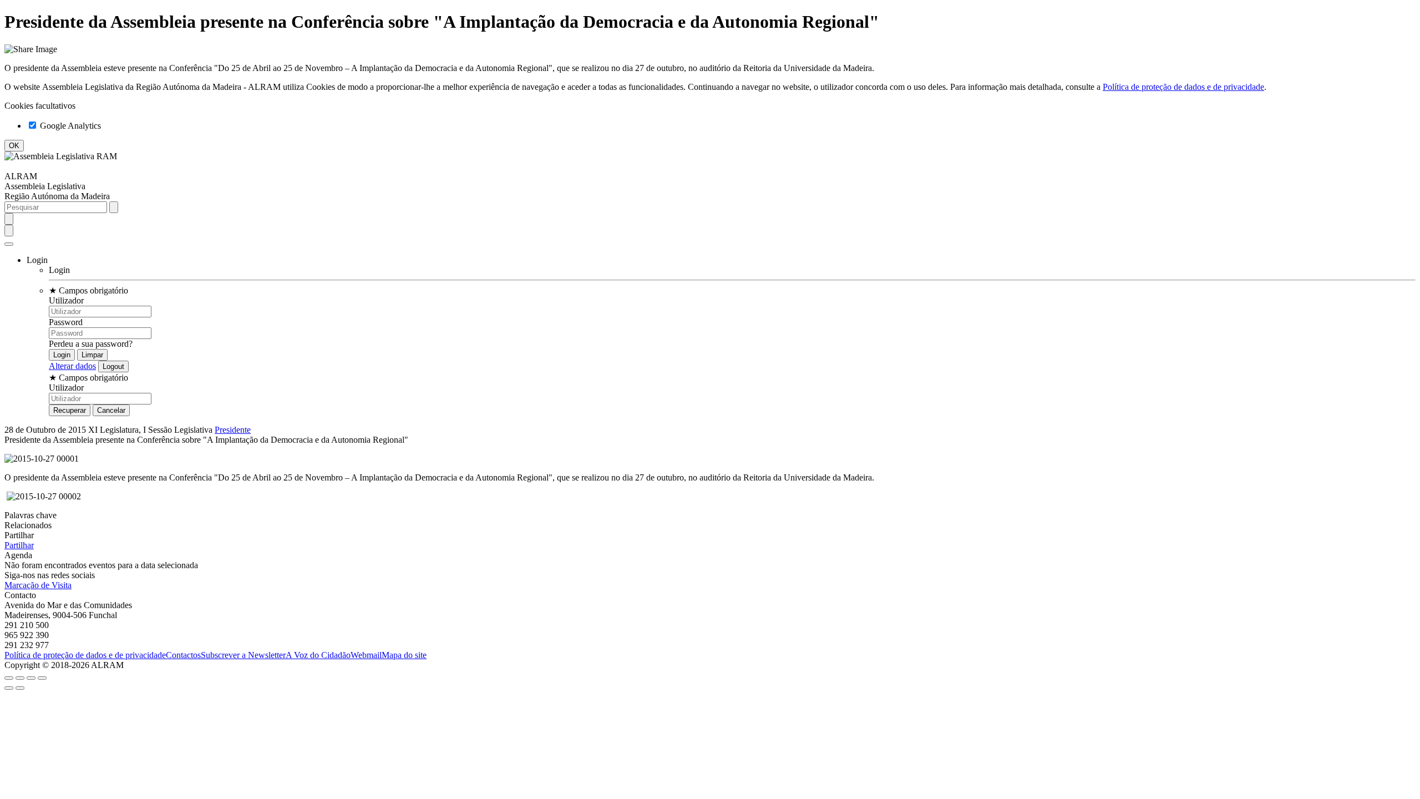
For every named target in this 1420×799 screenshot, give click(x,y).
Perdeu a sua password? (91, 343)
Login (59, 270)
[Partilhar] (20, 678)
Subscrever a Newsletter (243, 655)
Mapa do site (404, 655)
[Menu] (8, 244)
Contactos (183, 655)
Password (66, 322)
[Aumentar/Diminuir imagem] (42, 678)
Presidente (233, 429)
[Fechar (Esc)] (8, 678)
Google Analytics (69, 125)
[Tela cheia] (31, 678)
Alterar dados (72, 366)
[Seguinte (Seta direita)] (20, 688)
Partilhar (19, 545)
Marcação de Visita (38, 585)
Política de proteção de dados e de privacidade (1183, 87)
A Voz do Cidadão (318, 655)
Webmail (366, 655)
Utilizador (66, 300)
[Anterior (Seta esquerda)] (8, 688)
